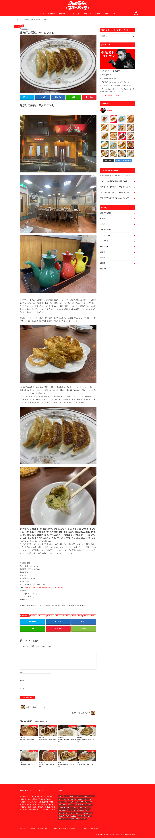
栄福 (74, 615)
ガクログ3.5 (79, 802)
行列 (81, 819)
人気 (89, 807)
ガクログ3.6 (88, 802)
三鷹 (75, 807)
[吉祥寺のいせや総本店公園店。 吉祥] (130, 136)
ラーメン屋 (104, 241)
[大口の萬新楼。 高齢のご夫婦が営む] (122, 127)
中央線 (80, 807)
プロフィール (87, 14)
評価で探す (51, 14)
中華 (85, 807)
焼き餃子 (61, 816)
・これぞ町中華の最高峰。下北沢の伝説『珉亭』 (38, 810)
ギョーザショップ (74, 14)
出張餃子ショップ (110, 14)
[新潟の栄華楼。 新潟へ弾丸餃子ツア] (122, 153)
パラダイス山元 (105, 229)
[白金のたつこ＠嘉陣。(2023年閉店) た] (130, 119)
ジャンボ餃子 (88, 804)
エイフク (42, 615)
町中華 (102, 263)
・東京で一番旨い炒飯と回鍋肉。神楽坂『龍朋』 (38, 807)
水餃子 (72, 813)
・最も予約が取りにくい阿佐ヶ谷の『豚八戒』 (37, 804)
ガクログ (51, 615)
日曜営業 (61, 813)
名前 (21, 672)
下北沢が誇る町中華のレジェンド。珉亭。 (115, 198)
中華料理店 (25, 615)
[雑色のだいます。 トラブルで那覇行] (113, 119)
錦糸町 (87, 615)
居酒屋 (102, 252)
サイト (22, 688)
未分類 (102, 257)
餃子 (93, 615)
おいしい (72, 796)
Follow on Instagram (124, 160)
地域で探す (62, 14)
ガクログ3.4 (60, 615)
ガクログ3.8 (70, 804)
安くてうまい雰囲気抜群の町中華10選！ (114, 181)
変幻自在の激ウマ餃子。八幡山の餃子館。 (115, 192)
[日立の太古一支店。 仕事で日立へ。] (122, 119)
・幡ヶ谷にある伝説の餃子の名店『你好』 (36, 799)
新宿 (87, 810)
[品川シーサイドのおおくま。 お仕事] (113, 127)
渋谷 (81, 813)
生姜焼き (73, 816)
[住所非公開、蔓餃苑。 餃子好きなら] (113, 136)
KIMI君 (61, 796)
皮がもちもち (87, 816)
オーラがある (62, 799)
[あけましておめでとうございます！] (130, 145)
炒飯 (91, 813)
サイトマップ (44, 828)
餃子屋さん (104, 269)
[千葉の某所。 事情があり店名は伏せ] (122, 136)
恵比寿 (76, 810)
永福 (80, 615)
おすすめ (79, 796)
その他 (102, 218)
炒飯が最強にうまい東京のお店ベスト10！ (115, 175)
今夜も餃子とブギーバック (114, 834)
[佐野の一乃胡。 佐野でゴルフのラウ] (122, 145)
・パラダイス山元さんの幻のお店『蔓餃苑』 (36, 797)
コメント (23, 650)
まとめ (102, 224)
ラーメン (69, 807)
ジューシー (62, 807)
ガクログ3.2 (87, 799)
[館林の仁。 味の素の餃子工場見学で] (113, 153)
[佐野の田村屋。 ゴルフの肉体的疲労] (113, 145)
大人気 (70, 810)
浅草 (77, 813)
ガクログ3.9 (79, 804)
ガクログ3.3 (62, 802)
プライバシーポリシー (59, 828)
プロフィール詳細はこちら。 (110, 95)
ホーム (42, 14)
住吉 (68, 615)
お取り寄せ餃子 (105, 213)
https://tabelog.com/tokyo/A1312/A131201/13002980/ (44, 587)
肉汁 (67, 819)
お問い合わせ (94, 828)
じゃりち (34, 615)
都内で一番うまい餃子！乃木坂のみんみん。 (116, 187)
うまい (66, 796)
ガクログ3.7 (62, 804)
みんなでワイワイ (89, 796)
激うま (86, 813)
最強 (67, 813)
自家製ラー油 (74, 819)
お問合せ (97, 14)
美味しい (61, 819)
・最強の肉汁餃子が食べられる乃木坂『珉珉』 (37, 802)
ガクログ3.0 (78, 799)
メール (22, 680)
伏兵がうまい (62, 810)
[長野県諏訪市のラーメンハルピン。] (130, 153)
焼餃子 (67, 816)
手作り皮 (82, 810)
